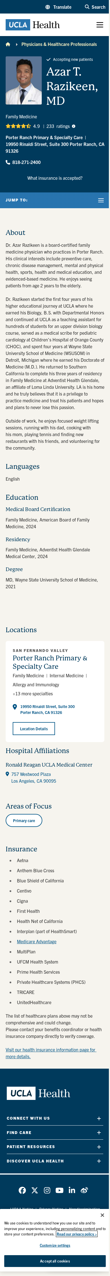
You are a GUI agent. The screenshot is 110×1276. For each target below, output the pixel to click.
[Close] (102, 1215)
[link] (22, 1190)
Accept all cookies (55, 1261)
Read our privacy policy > (77, 1233)
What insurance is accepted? (55, 178)
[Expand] (99, 1118)
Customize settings (55, 1245)
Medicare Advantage (36, 941)
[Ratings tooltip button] (73, 125)
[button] (58, 7)
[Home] (8, 44)
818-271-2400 (26, 162)
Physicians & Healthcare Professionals (59, 44)
